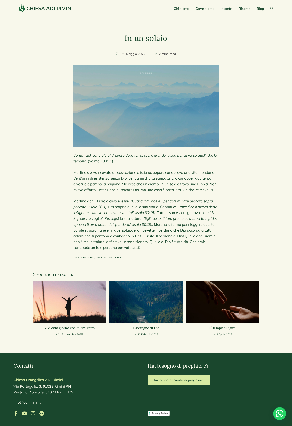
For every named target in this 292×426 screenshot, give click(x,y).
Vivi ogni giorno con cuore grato (69, 328)
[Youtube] (24, 413)
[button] (279, 413)
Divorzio (102, 257)
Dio (92, 257)
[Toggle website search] (271, 8)
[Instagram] (33, 413)
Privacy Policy (160, 413)
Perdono (115, 257)
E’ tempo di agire (222, 328)
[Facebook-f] (15, 413)
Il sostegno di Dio (146, 328)
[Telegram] (41, 413)
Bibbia (85, 257)
